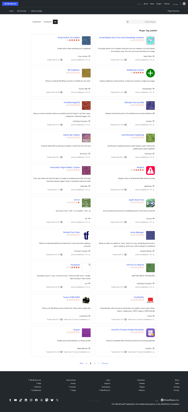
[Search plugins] (127, 22)
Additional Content (135, 70)
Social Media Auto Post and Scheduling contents (121, 37)
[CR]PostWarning (72, 102)
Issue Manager (137, 232)
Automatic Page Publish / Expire (65, 167)
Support (107, 383)
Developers (106, 387)
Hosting (176, 387)
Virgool (76, 330)
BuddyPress (36, 390)
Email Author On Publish (69, 37)
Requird (140, 167)
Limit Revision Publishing (132, 135)
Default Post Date (71, 232)
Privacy (176, 390)
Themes (142, 383)
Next (81, 363)
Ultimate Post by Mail (134, 102)
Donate (72, 387)
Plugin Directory (173, 11)
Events (73, 383)
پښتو (157, 400)
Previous (105, 363)
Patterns (142, 390)
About (177, 380)
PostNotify (139, 297)
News (177, 383)
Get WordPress (10, 4)
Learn (108, 380)
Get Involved (71, 380)
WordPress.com (34, 380)
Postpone (75, 265)
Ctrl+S (77, 200)
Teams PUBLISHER (71, 297)
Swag (73, 390)
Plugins (142, 387)
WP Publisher (74, 70)
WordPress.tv (104, 390)
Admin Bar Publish (71, 135)
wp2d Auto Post (136, 200)
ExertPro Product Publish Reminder (128, 330)
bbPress (37, 387)
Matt (38, 383)
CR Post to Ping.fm (135, 265)
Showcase (141, 380)
